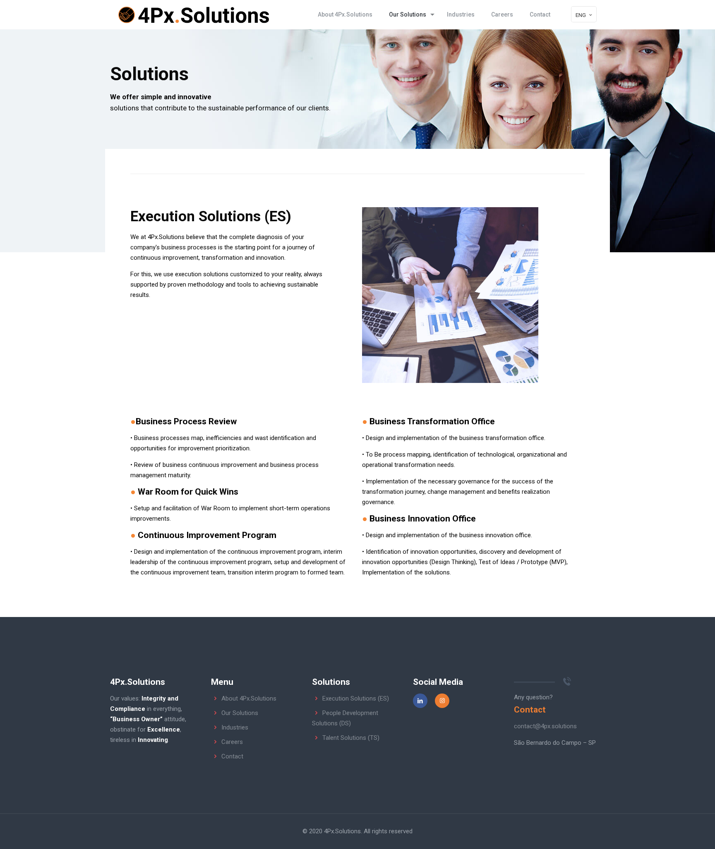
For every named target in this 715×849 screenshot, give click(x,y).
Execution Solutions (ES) (355, 698)
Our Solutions (239, 713)
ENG (581, 15)
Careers (232, 742)
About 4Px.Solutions (248, 698)
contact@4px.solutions (545, 726)
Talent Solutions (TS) (350, 737)
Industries (234, 727)
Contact (232, 756)
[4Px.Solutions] (193, 14)
